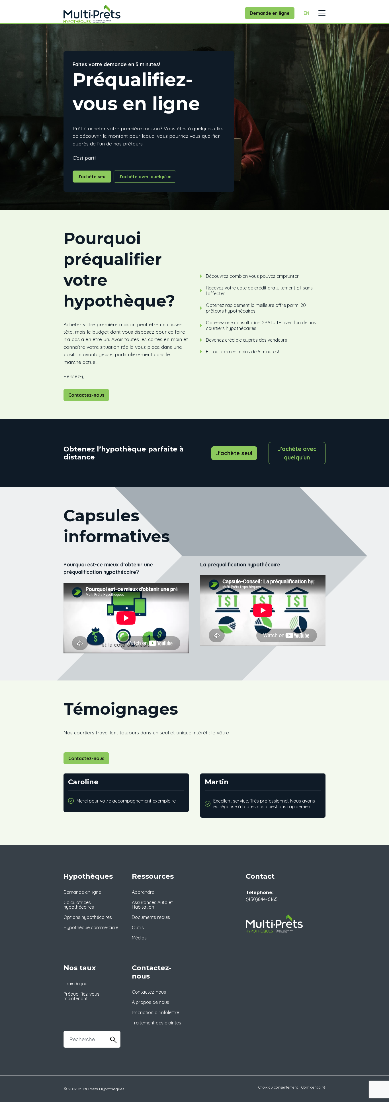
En (306, 13)
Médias (139, 937)
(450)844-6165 (262, 899)
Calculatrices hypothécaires (79, 904)
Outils (138, 927)
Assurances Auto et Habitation (152, 904)
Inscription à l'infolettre (155, 1012)
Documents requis (151, 917)
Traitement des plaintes (156, 1022)
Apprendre (143, 892)
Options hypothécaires (88, 917)
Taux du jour (76, 983)
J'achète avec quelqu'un (144, 176)
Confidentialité (313, 1087)
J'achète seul (92, 176)
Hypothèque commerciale (91, 927)
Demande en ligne (270, 13)
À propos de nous (150, 1002)
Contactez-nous (86, 395)
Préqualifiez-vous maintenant (81, 996)
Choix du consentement (278, 1087)
